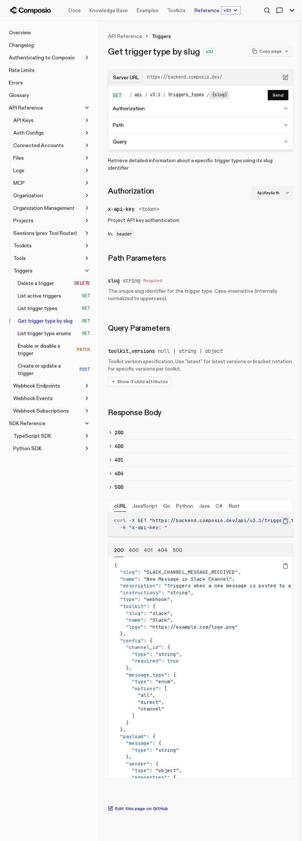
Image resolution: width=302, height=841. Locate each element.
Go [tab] (166, 506)
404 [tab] (163, 550)
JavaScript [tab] (144, 506)
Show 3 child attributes (142, 381)
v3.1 (227, 10)
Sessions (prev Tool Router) (45, 233)
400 (119, 446)
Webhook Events (33, 398)
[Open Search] (267, 10)
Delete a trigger (54, 283)
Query (120, 141)
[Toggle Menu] (292, 10)
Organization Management (44, 208)
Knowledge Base (108, 10)
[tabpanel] (200, 524)
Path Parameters (137, 258)
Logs (18, 170)
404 (119, 473)
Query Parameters (139, 328)
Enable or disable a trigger (54, 350)
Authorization (129, 108)
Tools (19, 258)
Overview (20, 32)
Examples (147, 10)
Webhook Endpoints (36, 385)
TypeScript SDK (32, 435)
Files (18, 157)
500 (119, 487)
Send (278, 95)
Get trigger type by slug (54, 320)
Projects (23, 220)
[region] (200, 524)
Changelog (21, 45)
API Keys (23, 120)
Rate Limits (22, 70)
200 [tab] (119, 550)
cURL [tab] (120, 506)
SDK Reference (27, 423)
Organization (28, 195)
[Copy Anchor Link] (159, 191)
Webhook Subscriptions (41, 410)
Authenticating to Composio (42, 57)
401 (119, 459)
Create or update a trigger (54, 369)
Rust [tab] (234, 506)
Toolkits (176, 10)
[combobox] (272, 192)
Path (118, 125)
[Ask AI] (279, 10)
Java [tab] (204, 506)
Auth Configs (28, 132)
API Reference (26, 107)
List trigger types (54, 308)
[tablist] (200, 506)
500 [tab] (177, 550)
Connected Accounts (38, 145)
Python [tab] (184, 506)
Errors (16, 82)
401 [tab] (148, 550)
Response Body (134, 412)
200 (119, 432)
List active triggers (54, 295)
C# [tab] (219, 506)
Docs (75, 10)
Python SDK (27, 448)
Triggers (22, 270)
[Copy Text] (285, 521)
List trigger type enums (54, 333)
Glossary (19, 95)
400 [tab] (134, 550)
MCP (19, 183)
